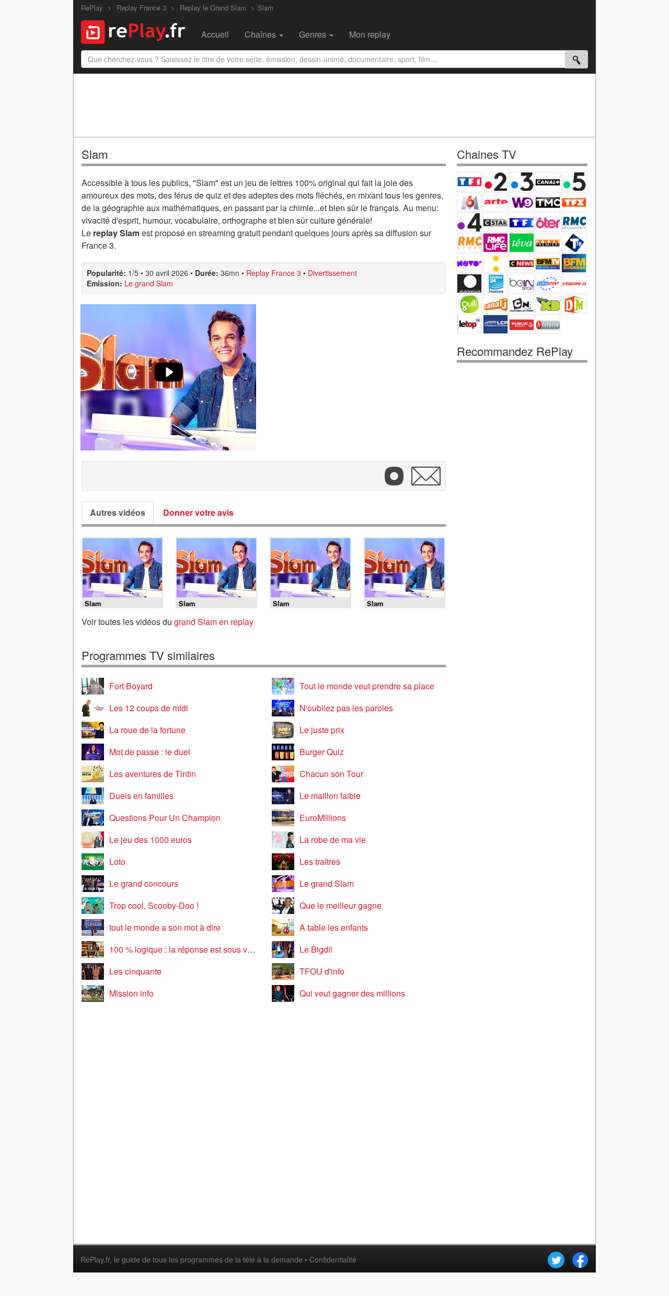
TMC (547, 202)
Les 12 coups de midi (148, 708)
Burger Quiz (321, 752)
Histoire (547, 324)
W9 (521, 202)
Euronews (469, 283)
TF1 (469, 181)
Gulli (469, 304)
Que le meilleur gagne (340, 905)
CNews (521, 263)
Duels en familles (141, 796)
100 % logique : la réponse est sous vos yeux (192, 949)
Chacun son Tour (331, 774)
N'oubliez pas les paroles (346, 708)
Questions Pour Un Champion (165, 818)
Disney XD (547, 304)
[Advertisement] (334, 105)
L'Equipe (573, 283)
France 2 (495, 181)
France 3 (521, 181)
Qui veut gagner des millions (352, 993)
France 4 (469, 222)
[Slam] (168, 377)
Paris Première (547, 242)
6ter (547, 222)
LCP (495, 324)
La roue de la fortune (147, 730)
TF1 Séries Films (521, 222)
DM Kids (573, 304)
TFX (573, 202)
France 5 (573, 181)
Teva (521, 242)
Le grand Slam (148, 283)
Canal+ (547, 181)
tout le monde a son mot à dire (165, 927)
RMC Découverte (573, 222)
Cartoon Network (521, 304)
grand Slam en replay (213, 622)
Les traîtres (319, 861)
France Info (495, 263)
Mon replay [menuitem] (369, 34)
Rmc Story (469, 242)
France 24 (495, 283)
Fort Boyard (131, 686)
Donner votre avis (198, 512)
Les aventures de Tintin (152, 774)
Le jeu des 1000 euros (150, 840)
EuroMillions (322, 818)
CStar (495, 222)
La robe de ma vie (332, 840)
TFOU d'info (321, 971)
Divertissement (332, 273)
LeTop (469, 324)
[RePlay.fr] (137, 31)
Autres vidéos (117, 512)
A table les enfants (333, 927)
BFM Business (573, 263)
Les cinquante (135, 971)
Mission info (131, 993)
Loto (117, 861)
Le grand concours (143, 883)
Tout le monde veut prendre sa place (366, 686)
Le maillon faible (330, 796)
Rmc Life (495, 242)
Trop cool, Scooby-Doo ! (154, 905)
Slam (265, 8)
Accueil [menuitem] (215, 34)
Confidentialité (332, 1259)
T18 (573, 242)
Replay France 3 (273, 273)
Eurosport (547, 283)
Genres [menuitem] (313, 34)
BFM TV (547, 263)
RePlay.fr (95, 1259)
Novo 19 (469, 263)
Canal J (495, 304)
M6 (469, 202)
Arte (495, 202)
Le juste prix (321, 730)
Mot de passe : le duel (149, 752)
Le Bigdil (315, 949)
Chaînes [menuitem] (261, 34)
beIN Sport (521, 283)
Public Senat (521, 324)
